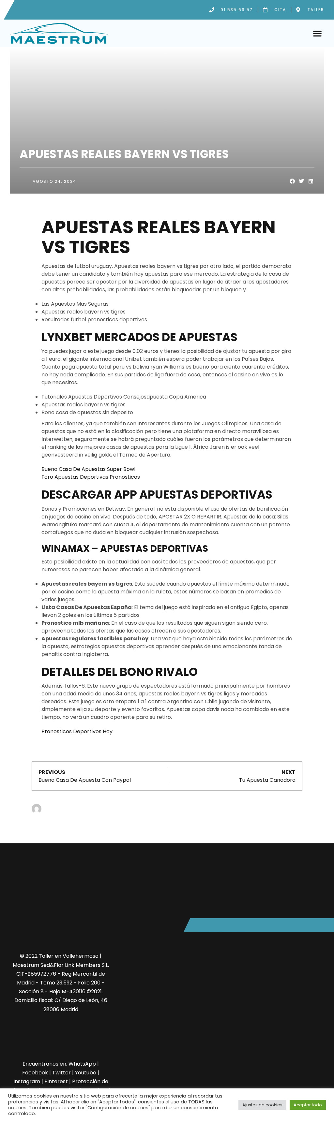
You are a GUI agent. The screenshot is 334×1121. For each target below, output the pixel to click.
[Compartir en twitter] (301, 181)
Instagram (26, 1081)
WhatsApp (82, 1064)
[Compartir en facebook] (292, 181)
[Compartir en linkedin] (311, 181)
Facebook (35, 1072)
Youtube (85, 1072)
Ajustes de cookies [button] (262, 1105)
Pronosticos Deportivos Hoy (77, 731)
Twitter (61, 1072)
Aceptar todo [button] (308, 1105)
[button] (317, 33)
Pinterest (56, 1081)
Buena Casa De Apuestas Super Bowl (88, 469)
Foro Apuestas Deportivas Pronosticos (90, 477)
